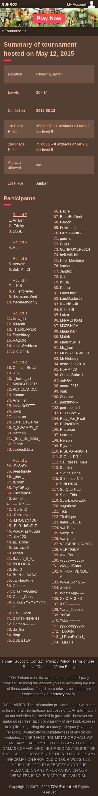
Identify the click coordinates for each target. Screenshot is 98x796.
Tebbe (18, 444)
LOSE (18, 231)
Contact (37, 661)
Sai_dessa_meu (73, 462)
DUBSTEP (22, 640)
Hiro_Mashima (72, 260)
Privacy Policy (58, 661)
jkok (63, 277)
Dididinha (21, 351)
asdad (18, 553)
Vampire (67, 533)
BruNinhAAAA (25, 575)
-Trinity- (19, 226)
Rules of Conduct (37, 667)
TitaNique (68, 517)
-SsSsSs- (20, 466)
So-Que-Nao (70, 489)
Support (21, 661)
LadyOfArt (68, 293)
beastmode (22, 471)
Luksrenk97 (22, 493)
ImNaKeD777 (24, 406)
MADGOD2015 (25, 384)
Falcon (65, 222)
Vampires (67, 539)
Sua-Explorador (73, 500)
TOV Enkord (61, 787)
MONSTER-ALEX (75, 353)
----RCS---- (21, 504)
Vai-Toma (67, 528)
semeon (19, 417)
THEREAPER (24, 329)
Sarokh (66, 468)
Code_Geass (24, 597)
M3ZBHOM (69, 326)
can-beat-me (23, 580)
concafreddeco (25, 346)
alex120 (19, 537)
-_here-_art (22, 378)
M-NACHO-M (71, 320)
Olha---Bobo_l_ (72, 375)
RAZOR (19, 340)
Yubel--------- (70, 620)
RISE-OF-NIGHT (74, 451)
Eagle (65, 211)
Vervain (19, 264)
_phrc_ (18, 477)
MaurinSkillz (70, 342)
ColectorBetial (24, 368)
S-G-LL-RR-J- (71, 457)
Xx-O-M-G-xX (71, 599)
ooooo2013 (69, 386)
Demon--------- (24, 624)
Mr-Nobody (69, 358)
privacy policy (64, 694)
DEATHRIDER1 (26, 619)
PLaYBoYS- (70, 413)
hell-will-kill (69, 255)
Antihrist (19, 400)
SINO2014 (68, 484)
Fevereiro (68, 228)
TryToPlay (21, 488)
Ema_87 (20, 318)
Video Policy (64, 667)
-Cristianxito (23, 515)
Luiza (64, 315)
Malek (65, 337)
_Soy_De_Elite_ (26, 439)
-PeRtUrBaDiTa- (26, 526)
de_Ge (18, 629)
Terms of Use (83, 661)
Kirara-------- (69, 288)
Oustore (66, 397)
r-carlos (66, 435)
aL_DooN (21, 542)
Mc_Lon (66, 348)
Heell (17, 248)
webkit (65, 588)
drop (16, 635)
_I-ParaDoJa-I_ (72, 637)
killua (64, 282)
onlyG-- (66, 380)
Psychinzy (21, 335)
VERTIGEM (69, 549)
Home (7, 661)
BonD (17, 569)
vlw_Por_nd (70, 555)
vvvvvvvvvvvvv (72, 560)
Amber (42, 183)
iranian (65, 266)
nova (17, 411)
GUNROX (9, 4)
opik (63, 391)
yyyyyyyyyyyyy (72, 626)
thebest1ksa (23, 449)
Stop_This (68, 495)
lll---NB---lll (69, 304)
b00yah (19, 324)
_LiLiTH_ (67, 642)
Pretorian (67, 429)
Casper (19, 586)
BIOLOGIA (21, 564)
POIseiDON (69, 424)
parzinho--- (69, 402)
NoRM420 (68, 369)
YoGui (65, 615)
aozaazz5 (21, 548)
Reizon (66, 440)
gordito (65, 238)
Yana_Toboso (71, 609)
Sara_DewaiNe (25, 422)
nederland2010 (72, 364)
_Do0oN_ (68, 631)
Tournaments (15, 31)
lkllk (16, 373)
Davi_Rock (22, 613)
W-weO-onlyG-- (72, 582)
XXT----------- (70, 604)
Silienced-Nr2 (71, 479)
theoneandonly (25, 302)
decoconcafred (25, 297)
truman (18, 395)
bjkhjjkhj (19, 499)
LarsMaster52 (71, 298)
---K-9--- (19, 286)
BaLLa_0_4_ (23, 559)
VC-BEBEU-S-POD (76, 544)
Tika (63, 511)
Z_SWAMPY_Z (25, 428)
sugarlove (68, 506)
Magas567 (68, 331)
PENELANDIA (25, 389)
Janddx (66, 271)
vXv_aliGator (70, 566)
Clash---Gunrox (25, 591)
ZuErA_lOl (21, 269)
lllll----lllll (67, 309)
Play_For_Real (72, 419)
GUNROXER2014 (75, 249)
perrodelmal (70, 408)
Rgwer (65, 446)
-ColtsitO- (20, 509)
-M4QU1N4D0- (25, 520)
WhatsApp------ (72, 593)
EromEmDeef (71, 217)
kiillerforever (23, 291)
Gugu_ (65, 244)
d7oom (18, 482)
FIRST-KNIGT (71, 233)
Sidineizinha (70, 473)
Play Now (49, 18)
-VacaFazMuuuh (26, 531)
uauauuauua (70, 522)
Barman (19, 433)
